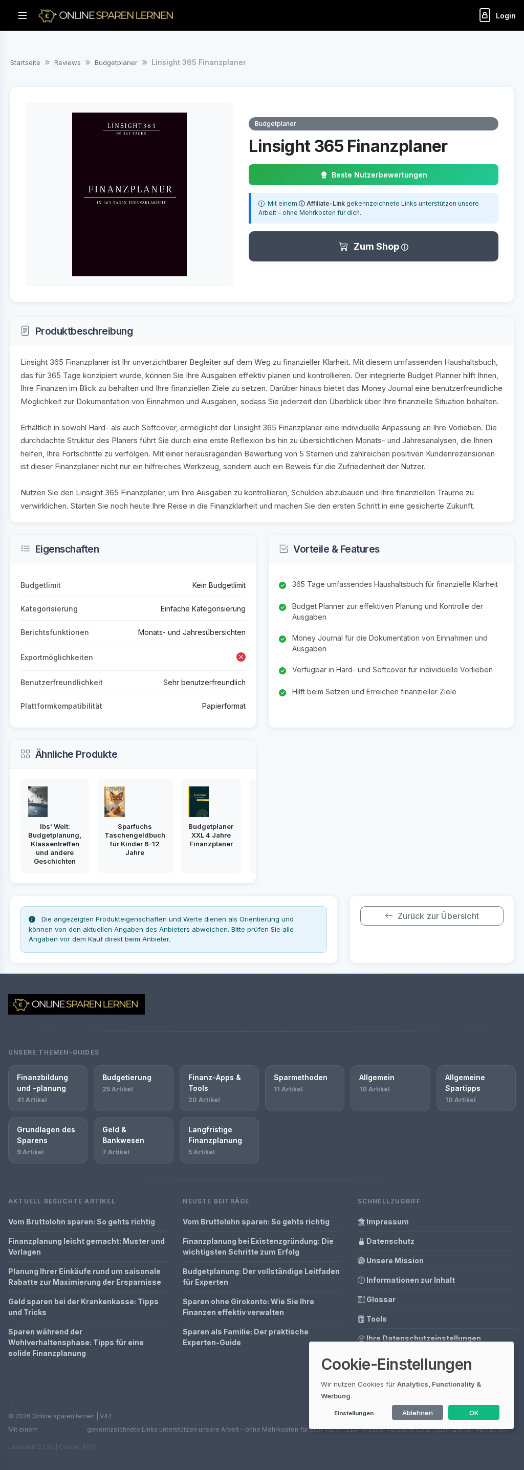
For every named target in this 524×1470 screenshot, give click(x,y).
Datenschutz (389, 1241)
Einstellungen (354, 1413)
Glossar (380, 1299)
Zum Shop (377, 246)
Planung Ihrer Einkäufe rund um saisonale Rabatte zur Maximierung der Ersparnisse (84, 1276)
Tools (376, 1318)
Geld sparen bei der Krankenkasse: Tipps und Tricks (83, 1307)
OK (474, 1413)
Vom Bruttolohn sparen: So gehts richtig (81, 1221)
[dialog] (411, 1385)
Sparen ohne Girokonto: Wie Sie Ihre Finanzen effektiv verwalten (248, 1307)
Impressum (387, 1221)
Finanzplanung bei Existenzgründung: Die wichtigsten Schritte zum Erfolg (258, 1246)
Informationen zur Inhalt (410, 1280)
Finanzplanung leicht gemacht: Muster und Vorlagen (86, 1246)
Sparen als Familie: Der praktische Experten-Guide (246, 1337)
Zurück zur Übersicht (438, 916)
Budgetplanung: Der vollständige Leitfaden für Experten (261, 1276)
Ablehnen (417, 1413)
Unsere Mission (394, 1260)
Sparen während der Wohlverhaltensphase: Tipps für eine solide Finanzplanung (76, 1342)
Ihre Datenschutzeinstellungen (423, 1338)
